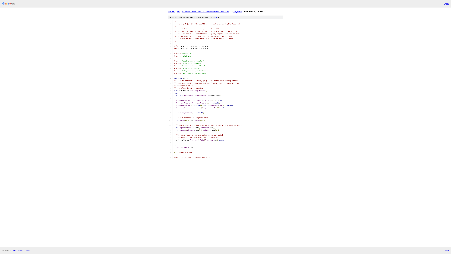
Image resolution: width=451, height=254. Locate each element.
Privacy (20, 250)
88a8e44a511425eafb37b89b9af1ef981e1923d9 (205, 11)
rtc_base (237, 11)
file (216, 17)
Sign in (446, 4)
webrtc (171, 11)
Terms (27, 250)
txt (441, 250)
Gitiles (14, 250)
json (447, 250)
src (178, 11)
